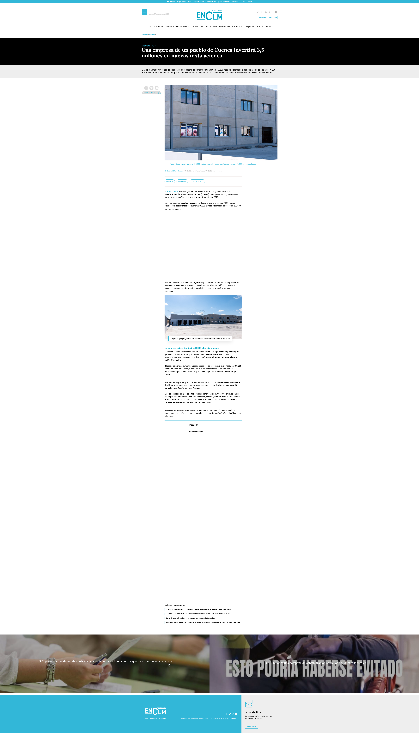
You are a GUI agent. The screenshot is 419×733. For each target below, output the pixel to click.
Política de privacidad (196, 719)
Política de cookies (211, 719)
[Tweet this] (151, 88)
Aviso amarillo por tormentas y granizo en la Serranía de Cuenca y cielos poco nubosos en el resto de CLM (203, 622)
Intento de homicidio (231, 2)
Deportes (205, 26)
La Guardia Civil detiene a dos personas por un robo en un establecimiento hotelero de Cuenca (198, 609)
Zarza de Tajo (197, 181)
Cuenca (152, 35)
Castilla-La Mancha (156, 26)
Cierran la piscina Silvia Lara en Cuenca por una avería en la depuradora (190, 618)
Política (260, 26)
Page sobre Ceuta (184, 2)
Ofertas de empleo (214, 2)
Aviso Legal (183, 719)
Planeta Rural (239, 26)
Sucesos (213, 26)
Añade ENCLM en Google (269, 17)
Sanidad (168, 26)
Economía (177, 26)
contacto (233, 719)
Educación (187, 26)
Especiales (251, 26)
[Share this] (146, 88)
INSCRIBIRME (251, 726)
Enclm (180, 171)
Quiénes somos (224, 719)
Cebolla (169, 181)
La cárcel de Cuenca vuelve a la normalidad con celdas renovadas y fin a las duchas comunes (198, 614)
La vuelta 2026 (246, 2)
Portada (145, 35)
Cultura (196, 26)
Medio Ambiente (225, 26)
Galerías (267, 26)
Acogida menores (199, 2)
